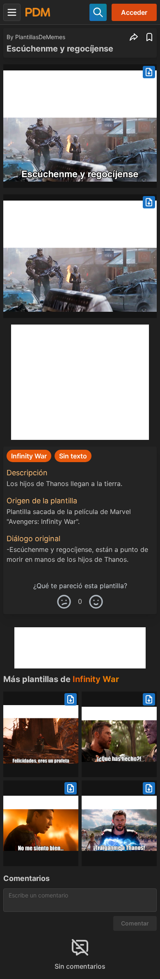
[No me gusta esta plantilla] (64, 602)
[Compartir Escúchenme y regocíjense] (133, 37)
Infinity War (96, 679)
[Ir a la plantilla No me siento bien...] (40, 823)
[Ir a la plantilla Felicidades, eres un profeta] (40, 734)
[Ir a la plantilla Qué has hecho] (119, 734)
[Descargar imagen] (149, 72)
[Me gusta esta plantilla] (96, 602)
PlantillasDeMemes (40, 36)
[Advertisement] (80, 382)
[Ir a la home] (37, 12)
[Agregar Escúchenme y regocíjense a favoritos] (149, 37)
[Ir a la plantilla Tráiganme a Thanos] (119, 823)
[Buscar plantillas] (98, 12)
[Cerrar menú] (12, 12)
